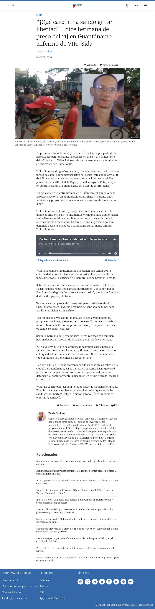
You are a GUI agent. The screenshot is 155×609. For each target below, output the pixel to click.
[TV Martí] (145, 5)
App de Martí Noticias (52, 598)
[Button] (90, 65)
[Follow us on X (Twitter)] (87, 582)
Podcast (44, 586)
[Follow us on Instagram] (109, 582)
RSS (42, 592)
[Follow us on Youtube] (102, 582)
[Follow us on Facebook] (80, 582)
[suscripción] (131, 582)
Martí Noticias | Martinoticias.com (60, 243)
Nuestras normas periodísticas (19, 586)
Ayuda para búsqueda (14, 598)
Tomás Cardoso (44, 51)
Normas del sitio (11, 592)
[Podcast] (127, 5)
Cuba (39, 15)
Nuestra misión (10, 580)
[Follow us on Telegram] (95, 582)
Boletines (45, 580)
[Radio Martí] (136, 5)
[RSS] (116, 582)
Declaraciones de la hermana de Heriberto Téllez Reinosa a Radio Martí (81, 239)
